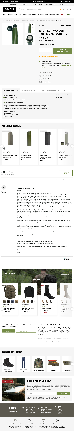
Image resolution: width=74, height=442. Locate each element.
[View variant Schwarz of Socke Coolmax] (51, 301)
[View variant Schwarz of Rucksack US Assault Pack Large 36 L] (8, 301)
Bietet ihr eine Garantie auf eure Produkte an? (50, 342)
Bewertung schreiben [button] (66, 173)
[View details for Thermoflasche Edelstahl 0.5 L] (29, 138)
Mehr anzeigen (65, 274)
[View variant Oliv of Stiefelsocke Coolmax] (66, 301)
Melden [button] (18, 252)
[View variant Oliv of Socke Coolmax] (47, 301)
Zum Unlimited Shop (51, 4)
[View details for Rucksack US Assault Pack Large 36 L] (9, 292)
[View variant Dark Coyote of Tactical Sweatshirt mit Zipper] (23, 301)
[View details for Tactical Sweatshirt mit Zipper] (29, 292)
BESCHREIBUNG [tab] (8, 90)
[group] (9, 172)
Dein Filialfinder (24, 4)
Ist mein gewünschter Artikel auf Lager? (49, 325)
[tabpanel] (37, 105)
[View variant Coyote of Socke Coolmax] (43, 301)
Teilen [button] (22, 252)
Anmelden (64, 393)
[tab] (61, 180)
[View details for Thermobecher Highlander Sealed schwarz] (48, 138)
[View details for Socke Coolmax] (48, 292)
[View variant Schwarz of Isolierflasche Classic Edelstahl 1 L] (4, 149)
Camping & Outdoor (6, 20)
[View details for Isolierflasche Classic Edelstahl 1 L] (10, 138)
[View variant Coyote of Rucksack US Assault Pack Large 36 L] (16, 301)
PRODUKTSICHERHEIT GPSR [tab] (51, 90)
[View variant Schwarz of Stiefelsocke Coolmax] (70, 301)
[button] (1, 146)
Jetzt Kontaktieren (7, 330)
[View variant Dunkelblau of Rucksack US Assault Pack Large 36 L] (12, 301)
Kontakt (62, 4)
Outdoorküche (16, 20)
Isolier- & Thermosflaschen (43, 20)
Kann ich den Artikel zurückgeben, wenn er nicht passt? (53, 338)
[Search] (19, 9)
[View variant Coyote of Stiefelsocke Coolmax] (62, 301)
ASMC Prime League (37, 4)
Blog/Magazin (13, 4)
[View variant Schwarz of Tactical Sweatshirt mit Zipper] (31, 301)
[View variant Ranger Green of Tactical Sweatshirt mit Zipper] (27, 301)
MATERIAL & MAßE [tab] (28, 90)
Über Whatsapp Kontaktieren (24, 330)
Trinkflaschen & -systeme (28, 20)
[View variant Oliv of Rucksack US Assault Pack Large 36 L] (4, 301)
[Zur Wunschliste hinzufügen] (32, 25)
